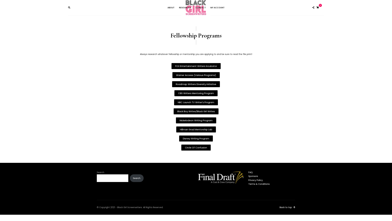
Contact (200, 7)
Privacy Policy (255, 180)
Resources (185, 7)
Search (100, 172)
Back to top (286, 207)
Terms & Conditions (259, 184)
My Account (217, 7)
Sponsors (253, 176)
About (171, 7)
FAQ (250, 172)
